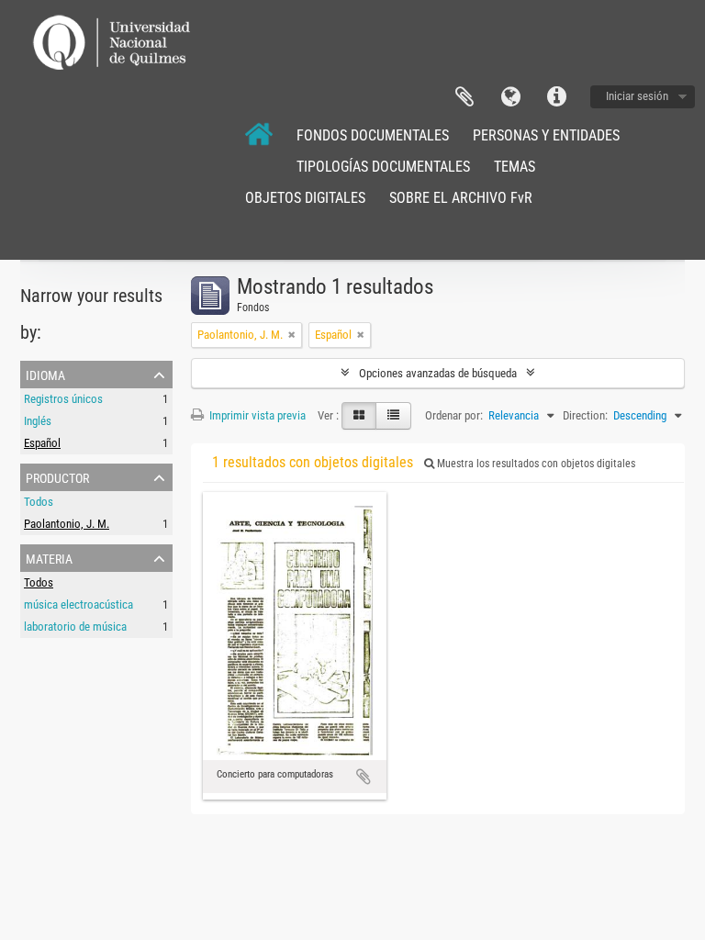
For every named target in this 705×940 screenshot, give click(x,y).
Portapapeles (464, 97)
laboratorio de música (75, 626)
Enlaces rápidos (556, 97)
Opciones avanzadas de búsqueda (438, 373)
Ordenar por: (454, 415)
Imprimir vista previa (256, 415)
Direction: (585, 415)
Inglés (37, 421)
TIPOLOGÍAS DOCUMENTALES (383, 166)
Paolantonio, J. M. (66, 524)
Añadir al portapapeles (363, 776)
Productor (57, 476)
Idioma (510, 97)
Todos (38, 502)
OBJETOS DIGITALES (305, 198)
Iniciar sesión (637, 96)
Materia (49, 557)
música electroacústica (78, 604)
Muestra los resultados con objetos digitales (534, 463)
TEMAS (514, 166)
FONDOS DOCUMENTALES (373, 135)
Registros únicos (63, 399)
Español (42, 443)
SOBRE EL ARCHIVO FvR (460, 198)
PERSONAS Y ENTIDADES (546, 135)
